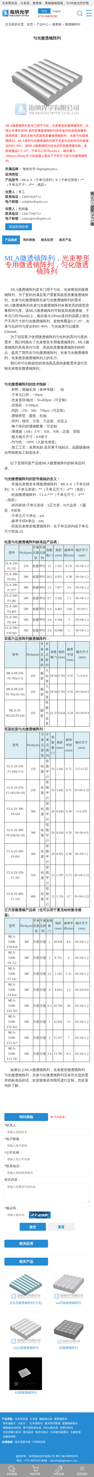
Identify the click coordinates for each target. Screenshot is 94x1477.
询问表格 (29, 239)
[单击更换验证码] (40, 1214)
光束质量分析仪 (12, 1432)
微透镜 (57, 24)
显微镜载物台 (70, 1423)
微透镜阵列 (72, 24)
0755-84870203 (47, 16)
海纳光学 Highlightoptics (40, 169)
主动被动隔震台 (59, 1432)
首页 (30, 24)
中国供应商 (38, 1441)
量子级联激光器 (32, 1427)
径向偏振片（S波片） (15, 1423)
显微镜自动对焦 (12, 1427)
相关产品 (65, 239)
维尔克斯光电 (23, 1441)
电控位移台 (41, 1432)
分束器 (34, 1418)
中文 (44, 11)
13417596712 (31, 213)
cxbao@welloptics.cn (36, 218)
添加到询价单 (18, 227)
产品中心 (43, 24)
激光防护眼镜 (52, 1423)
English (57, 11)
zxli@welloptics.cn (35, 201)
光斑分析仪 (66, 1427)
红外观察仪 (36, 1423)
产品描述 (11, 239)
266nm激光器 (50, 1427)
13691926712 (31, 197)
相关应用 (47, 239)
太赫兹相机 (9, 1436)
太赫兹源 (75, 1432)
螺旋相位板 (45, 1418)
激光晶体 (28, 1432)
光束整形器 (21, 1418)
